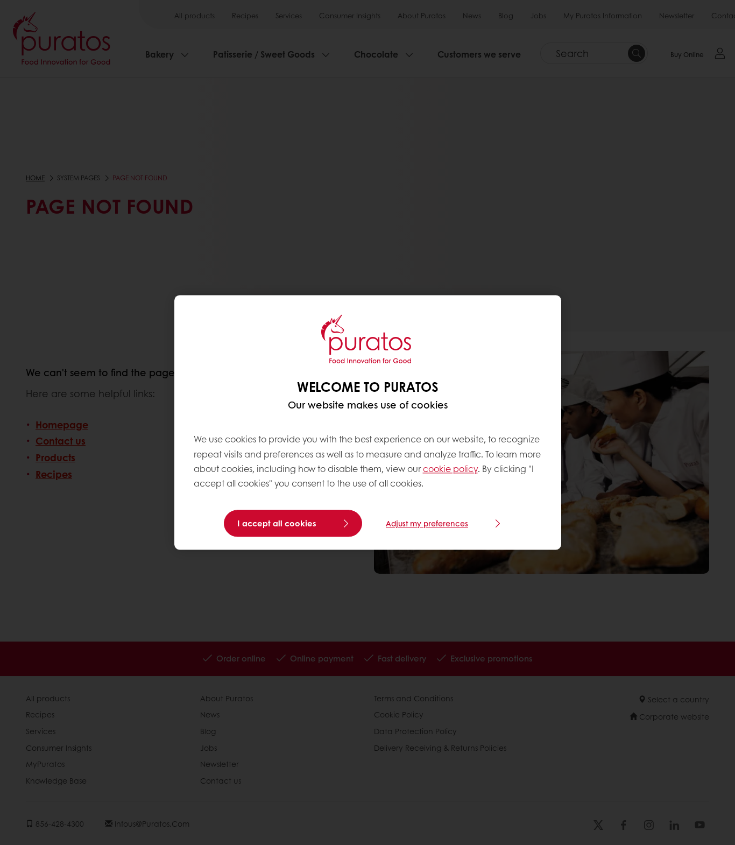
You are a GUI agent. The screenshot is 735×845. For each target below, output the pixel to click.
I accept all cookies (276, 524)
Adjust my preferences (427, 523)
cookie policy (450, 468)
